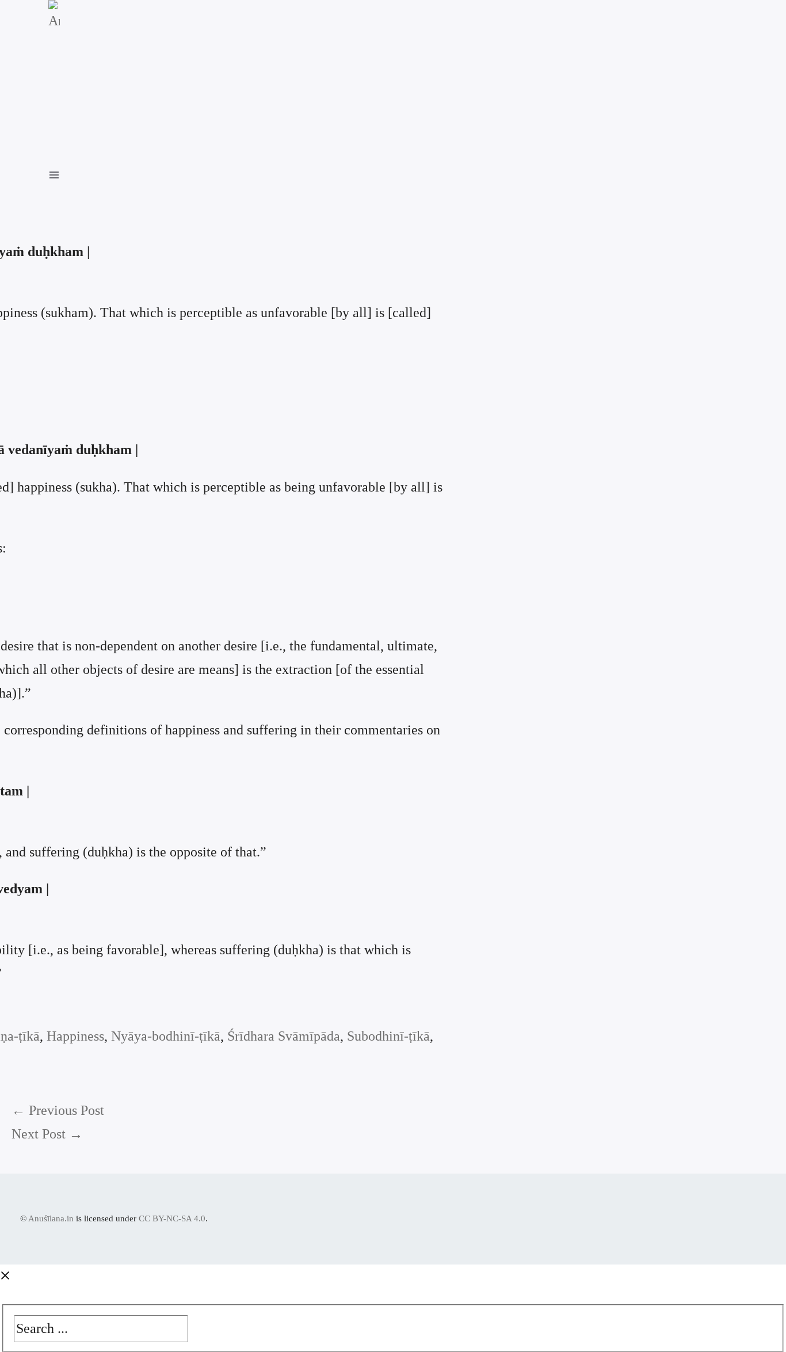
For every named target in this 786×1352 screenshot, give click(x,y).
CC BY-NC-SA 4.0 (172, 1218)
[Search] (197, 1325)
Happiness (75, 1036)
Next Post (47, 1133)
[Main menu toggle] (59, 173)
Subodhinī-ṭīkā (388, 1036)
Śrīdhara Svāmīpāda (283, 1036)
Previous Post (58, 1110)
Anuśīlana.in (51, 1218)
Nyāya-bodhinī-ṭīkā (165, 1036)
